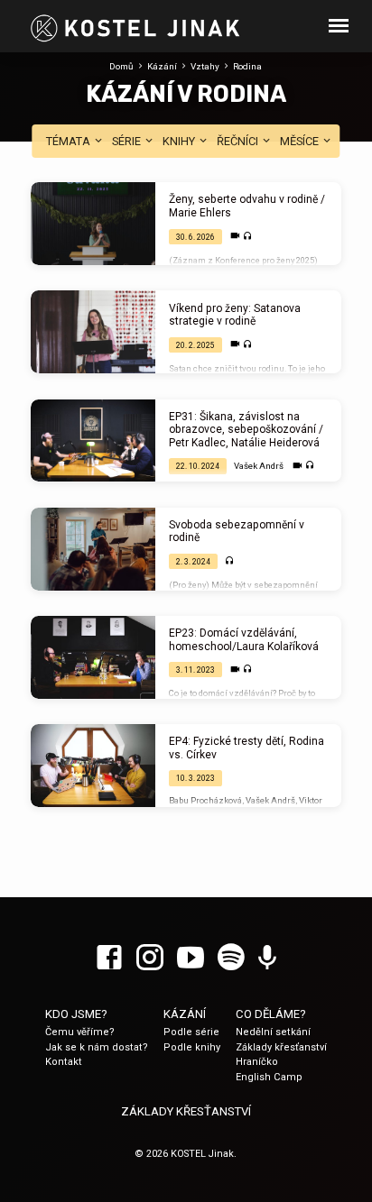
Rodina (247, 66)
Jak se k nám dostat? (96, 1047)
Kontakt (63, 1062)
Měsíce (300, 141)
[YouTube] (190, 958)
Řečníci (239, 141)
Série (128, 141)
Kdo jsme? (76, 1014)
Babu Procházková (205, 800)
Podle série (191, 1032)
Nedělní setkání (273, 1032)
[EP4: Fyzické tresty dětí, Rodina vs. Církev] (93, 765)
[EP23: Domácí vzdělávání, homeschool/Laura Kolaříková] (93, 657)
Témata (69, 141)
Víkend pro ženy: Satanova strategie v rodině (235, 314)
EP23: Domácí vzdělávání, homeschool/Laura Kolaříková (244, 639)
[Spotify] (231, 958)
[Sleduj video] (235, 236)
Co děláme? (271, 1014)
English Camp (269, 1077)
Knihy (180, 141)
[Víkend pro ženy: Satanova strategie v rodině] (93, 331)
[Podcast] (267, 958)
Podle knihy (191, 1047)
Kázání (162, 66)
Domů (121, 66)
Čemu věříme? (80, 1032)
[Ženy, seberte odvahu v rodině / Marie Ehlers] (93, 223)
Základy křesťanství (281, 1047)
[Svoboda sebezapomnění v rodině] (93, 549)
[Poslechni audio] (248, 237)
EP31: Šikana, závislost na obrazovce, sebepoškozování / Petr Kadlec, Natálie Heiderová (246, 429)
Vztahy (205, 66)
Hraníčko (257, 1062)
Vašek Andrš (259, 466)
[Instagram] (150, 958)
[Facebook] (109, 958)
